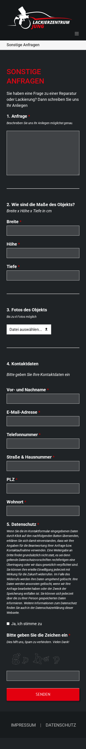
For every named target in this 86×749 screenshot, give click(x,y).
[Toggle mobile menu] (77, 33)
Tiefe (13, 266)
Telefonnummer (24, 434)
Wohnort (16, 502)
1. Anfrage (18, 116)
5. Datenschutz (23, 524)
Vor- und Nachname (28, 389)
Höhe (13, 244)
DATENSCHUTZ (61, 725)
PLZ (12, 479)
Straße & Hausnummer (30, 457)
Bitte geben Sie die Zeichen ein (38, 635)
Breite (14, 221)
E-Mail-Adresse (23, 412)
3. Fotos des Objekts (27, 309)
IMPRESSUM (23, 725)
